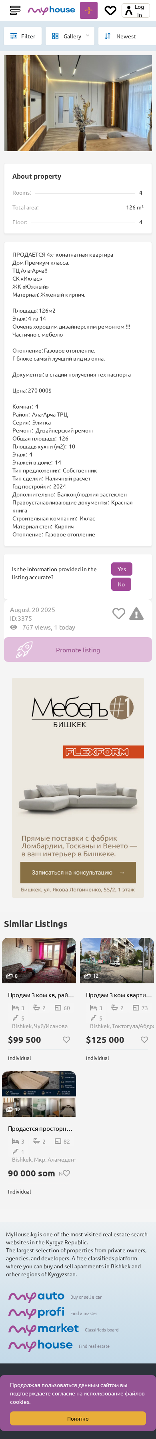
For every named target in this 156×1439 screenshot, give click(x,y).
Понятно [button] (78, 1418)
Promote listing (78, 650)
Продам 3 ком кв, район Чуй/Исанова (42, 995)
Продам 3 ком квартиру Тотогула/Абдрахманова (120, 995)
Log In (139, 10)
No (121, 584)
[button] (33, 1402)
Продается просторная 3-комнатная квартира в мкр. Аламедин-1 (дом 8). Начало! (42, 1128)
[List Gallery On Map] (70, 36)
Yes (122, 568)
